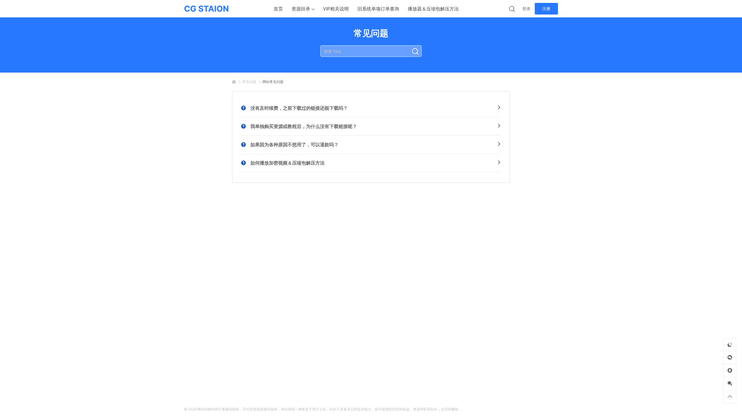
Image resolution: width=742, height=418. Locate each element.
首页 (278, 9)
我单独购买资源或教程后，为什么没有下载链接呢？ (303, 126)
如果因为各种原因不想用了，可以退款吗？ (294, 144)
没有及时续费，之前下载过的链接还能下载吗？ (299, 108)
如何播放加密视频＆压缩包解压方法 (287, 163)
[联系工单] (729, 383)
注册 (546, 8)
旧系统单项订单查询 (378, 9)
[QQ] (729, 370)
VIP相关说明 (336, 9)
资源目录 (301, 9)
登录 (526, 8)
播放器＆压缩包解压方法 (433, 9)
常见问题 (249, 82)
